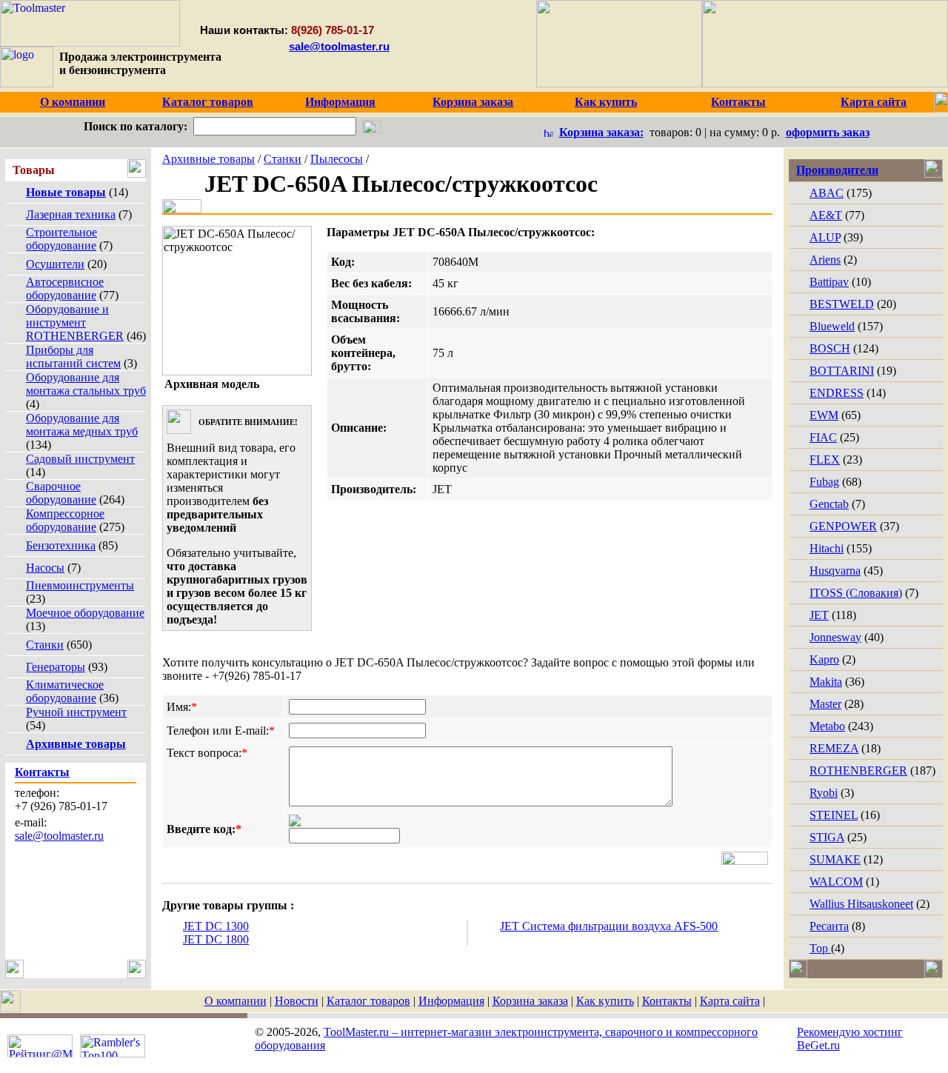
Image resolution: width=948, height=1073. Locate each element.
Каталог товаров (368, 1001)
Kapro (824, 659)
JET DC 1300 (216, 926)
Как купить (605, 1001)
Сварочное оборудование (61, 493)
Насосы (45, 567)
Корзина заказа (530, 1001)
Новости (296, 1001)
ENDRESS (837, 393)
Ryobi (824, 792)
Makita (826, 681)
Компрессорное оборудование (65, 520)
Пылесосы (336, 159)
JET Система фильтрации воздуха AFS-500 (609, 926)
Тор (820, 948)
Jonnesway (835, 637)
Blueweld (832, 326)
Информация (451, 1001)
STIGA (827, 837)
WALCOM (836, 881)
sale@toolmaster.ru (339, 46)
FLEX (825, 459)
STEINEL (834, 815)
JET (819, 615)
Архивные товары (208, 159)
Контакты (667, 1001)
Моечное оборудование (85, 612)
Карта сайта (730, 1001)
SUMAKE (835, 859)
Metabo (827, 726)
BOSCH (830, 348)
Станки (45, 644)
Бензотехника (61, 545)
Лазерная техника (71, 214)
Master (825, 704)
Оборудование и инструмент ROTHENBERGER (75, 322)
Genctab (829, 504)
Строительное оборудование (61, 239)
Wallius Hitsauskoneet (861, 903)
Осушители (55, 264)
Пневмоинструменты (80, 585)
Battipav (829, 281)
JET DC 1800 (216, 939)
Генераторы (55, 667)
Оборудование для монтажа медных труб (82, 425)
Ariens (825, 259)
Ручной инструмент (76, 712)
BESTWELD (842, 304)
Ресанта (829, 926)
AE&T (826, 215)
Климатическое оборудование (65, 691)
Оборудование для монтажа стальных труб (86, 384)
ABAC (827, 193)
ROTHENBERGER (858, 770)
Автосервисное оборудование (65, 288)
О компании (235, 1001)
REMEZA (834, 748)
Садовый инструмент (80, 458)
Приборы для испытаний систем (73, 357)
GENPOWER (843, 526)
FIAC (823, 437)
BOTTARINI (842, 370)
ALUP (825, 237)
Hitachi (827, 548)
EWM (824, 415)
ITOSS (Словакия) (856, 592)
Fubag (824, 481)
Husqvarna (835, 570)
